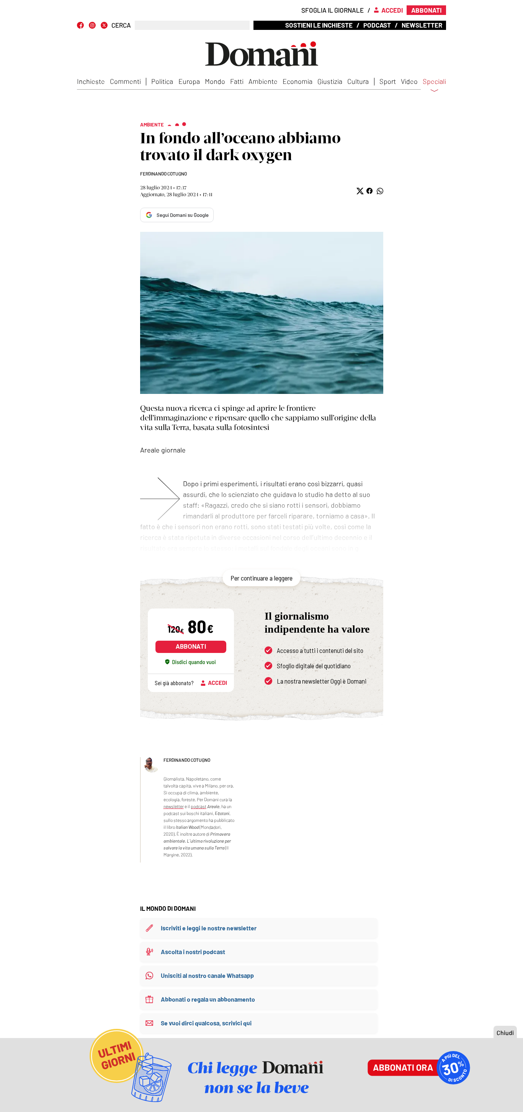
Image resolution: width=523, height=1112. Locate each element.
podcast (198, 806)
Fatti (237, 81)
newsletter (173, 806)
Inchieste (91, 81)
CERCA (121, 25)
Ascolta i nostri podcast (193, 951)
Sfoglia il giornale (332, 10)
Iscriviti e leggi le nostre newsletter (209, 928)
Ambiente (263, 81)
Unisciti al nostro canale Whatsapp (207, 975)
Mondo (215, 81)
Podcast (377, 25)
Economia (297, 81)
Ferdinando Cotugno (163, 173)
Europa (189, 81)
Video (409, 81)
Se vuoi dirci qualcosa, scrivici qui (206, 1023)
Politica (162, 81)
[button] (359, 191)
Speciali (434, 81)
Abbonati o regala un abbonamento (208, 999)
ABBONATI (191, 646)
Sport (387, 81)
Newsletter (422, 25)
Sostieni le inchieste (319, 25)
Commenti (125, 81)
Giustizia (329, 81)
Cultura (358, 81)
